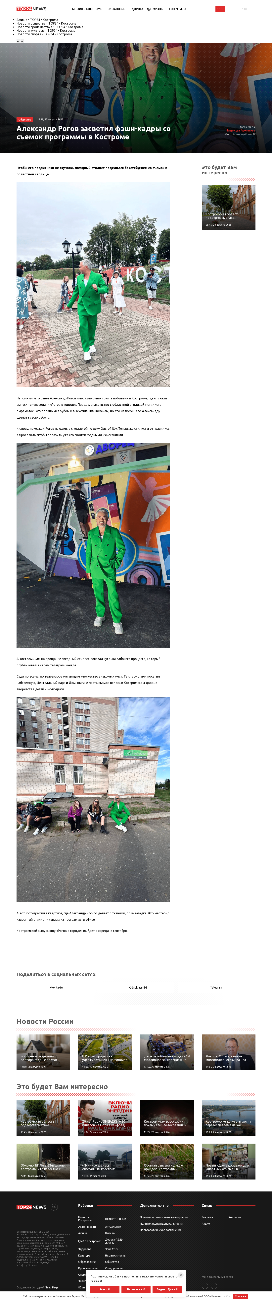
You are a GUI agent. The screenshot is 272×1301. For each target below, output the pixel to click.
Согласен (240, 1296)
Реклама (207, 1217)
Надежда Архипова (240, 130)
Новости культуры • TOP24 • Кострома (46, 30)
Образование (87, 1261)
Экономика (85, 1281)
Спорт (82, 1274)
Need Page (51, 1287)
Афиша (82, 1233)
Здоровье (84, 1249)
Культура (84, 1255)
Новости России (115, 1218)
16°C (220, 9)
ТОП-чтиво (177, 9)
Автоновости (87, 1226)
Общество (112, 1261)
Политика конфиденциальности (161, 1223)
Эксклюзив (116, 9)
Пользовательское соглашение (161, 1230)
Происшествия (88, 1268)
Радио (206, 1223)
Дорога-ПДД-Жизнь (147, 9)
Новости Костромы (85, 1219)
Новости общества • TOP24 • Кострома (46, 23)
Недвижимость (115, 1255)
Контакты (235, 1217)
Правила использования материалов (164, 1217)
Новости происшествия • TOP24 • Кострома (50, 27)
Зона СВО (111, 1249)
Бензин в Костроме (87, 9)
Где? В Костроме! (89, 1241)
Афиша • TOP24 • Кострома (37, 20)
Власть (110, 1233)
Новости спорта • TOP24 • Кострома (44, 34)
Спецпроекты (114, 1268)
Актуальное (113, 1226)
